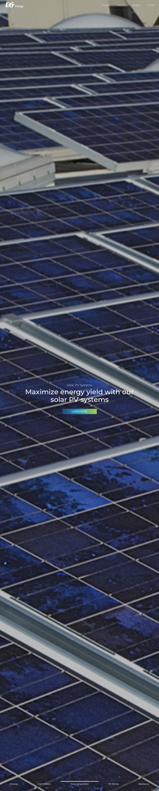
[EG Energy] (14, 5)
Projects (136, 5)
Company (106, 5)
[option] (79, 395)
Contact (151, 5)
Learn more (79, 415)
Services (121, 5)
